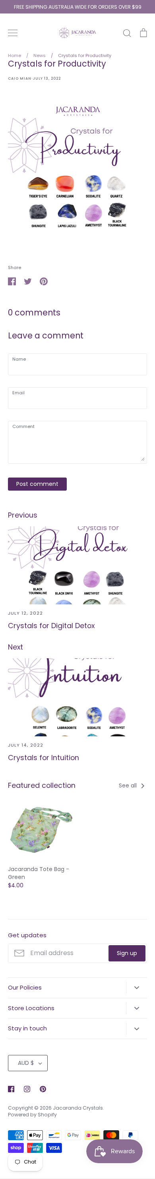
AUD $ (26, 1063)
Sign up (127, 953)
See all (128, 785)
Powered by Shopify (32, 1114)
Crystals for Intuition (43, 757)
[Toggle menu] (12, 33)
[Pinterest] (43, 1089)
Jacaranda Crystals (78, 1107)
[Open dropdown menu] (136, 988)
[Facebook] (11, 1089)
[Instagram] (27, 1089)
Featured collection (42, 785)
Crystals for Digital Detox (51, 626)
